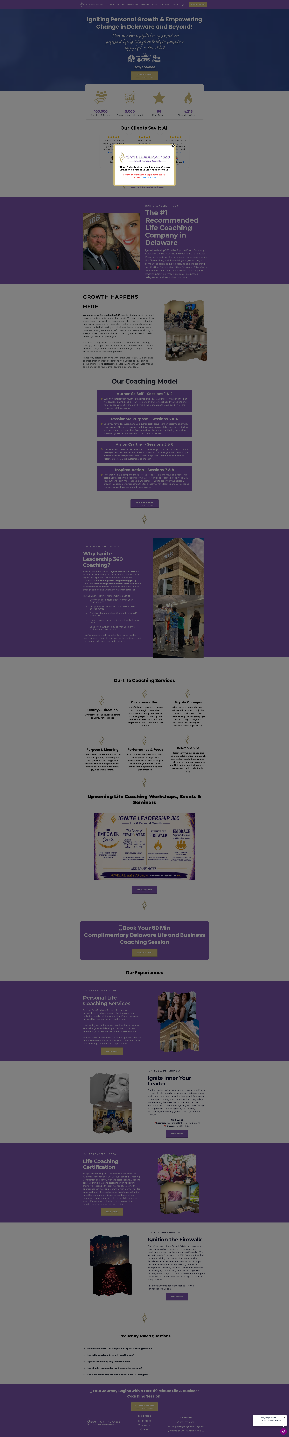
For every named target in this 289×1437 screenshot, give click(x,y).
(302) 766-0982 (148, 177)
